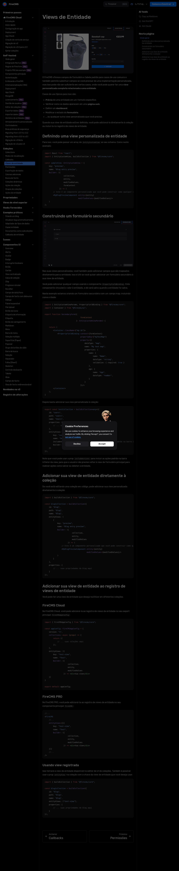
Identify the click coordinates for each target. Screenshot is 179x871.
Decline (77, 444)
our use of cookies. (73, 437)
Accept (102, 444)
